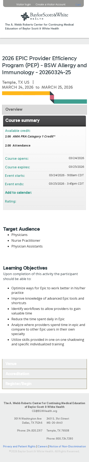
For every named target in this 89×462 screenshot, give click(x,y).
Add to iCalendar (75, 192)
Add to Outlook (81, 192)
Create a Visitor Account (50, 4)
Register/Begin (18, 383)
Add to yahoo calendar (70, 192)
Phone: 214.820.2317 (29, 430)
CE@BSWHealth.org (44, 411)
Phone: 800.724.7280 (60, 438)
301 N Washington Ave (28, 420)
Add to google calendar (65, 192)
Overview (13, 109)
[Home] (44, 14)
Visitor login (23, 4)
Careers (43, 446)
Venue (11, 363)
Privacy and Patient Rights (19, 446)
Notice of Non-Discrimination (67, 446)
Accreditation (17, 373)
